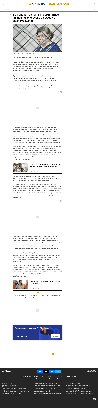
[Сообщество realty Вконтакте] (52, 371)
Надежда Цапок (44, 295)
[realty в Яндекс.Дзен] (46, 371)
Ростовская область (33, 295)
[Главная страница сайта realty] (49, 4)
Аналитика (30, 376)
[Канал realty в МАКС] (40, 371)
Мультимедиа (69, 376)
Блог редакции (61, 379)
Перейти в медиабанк (33, 53)
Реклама (32, 379)
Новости (24, 376)
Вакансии (4, 386)
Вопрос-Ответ (60, 376)
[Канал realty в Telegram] (58, 371)
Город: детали (51, 376)
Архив (75, 379)
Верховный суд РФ (30, 297)
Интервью (37, 376)
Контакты (69, 379)
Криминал (20, 297)
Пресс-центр (52, 379)
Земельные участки (55, 295)
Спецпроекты (24, 379)
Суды (14, 297)
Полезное (43, 376)
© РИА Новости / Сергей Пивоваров (20, 53)
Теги (75, 376)
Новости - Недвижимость (19, 295)
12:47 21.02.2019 (6, 9)
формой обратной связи (80, 388)
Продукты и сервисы (41, 379)
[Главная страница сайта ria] (37, 4)
